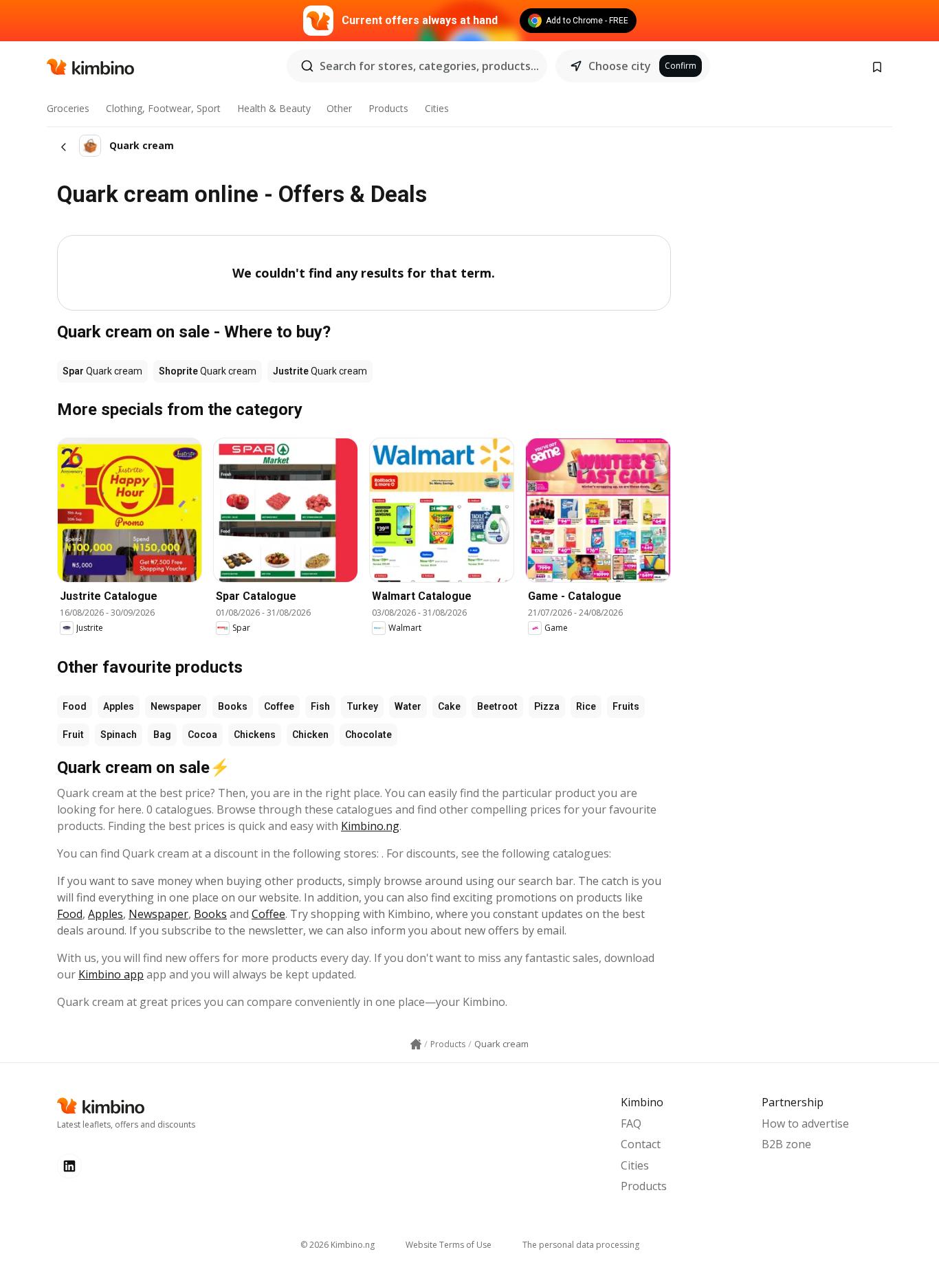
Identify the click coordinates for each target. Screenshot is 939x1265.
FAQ (631, 1123)
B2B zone (786, 1144)
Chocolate (368, 734)
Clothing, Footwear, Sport (163, 108)
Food (75, 706)
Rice (586, 706)
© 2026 (337, 1245)
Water (408, 706)
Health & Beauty (274, 108)
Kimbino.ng (370, 825)
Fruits (625, 706)
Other (339, 108)
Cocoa (202, 734)
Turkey (362, 706)
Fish (320, 706)
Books (232, 706)
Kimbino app (111, 974)
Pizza (547, 706)
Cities (437, 108)
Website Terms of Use (448, 1245)
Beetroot (497, 706)
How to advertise (805, 1123)
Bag (162, 734)
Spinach (118, 734)
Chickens (255, 734)
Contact (641, 1144)
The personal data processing (580, 1245)
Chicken (310, 734)
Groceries (68, 108)
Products (388, 108)
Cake (449, 706)
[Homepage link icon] (415, 1044)
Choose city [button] (619, 66)
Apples (118, 706)
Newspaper (176, 706)
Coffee (279, 706)
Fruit (73, 734)
